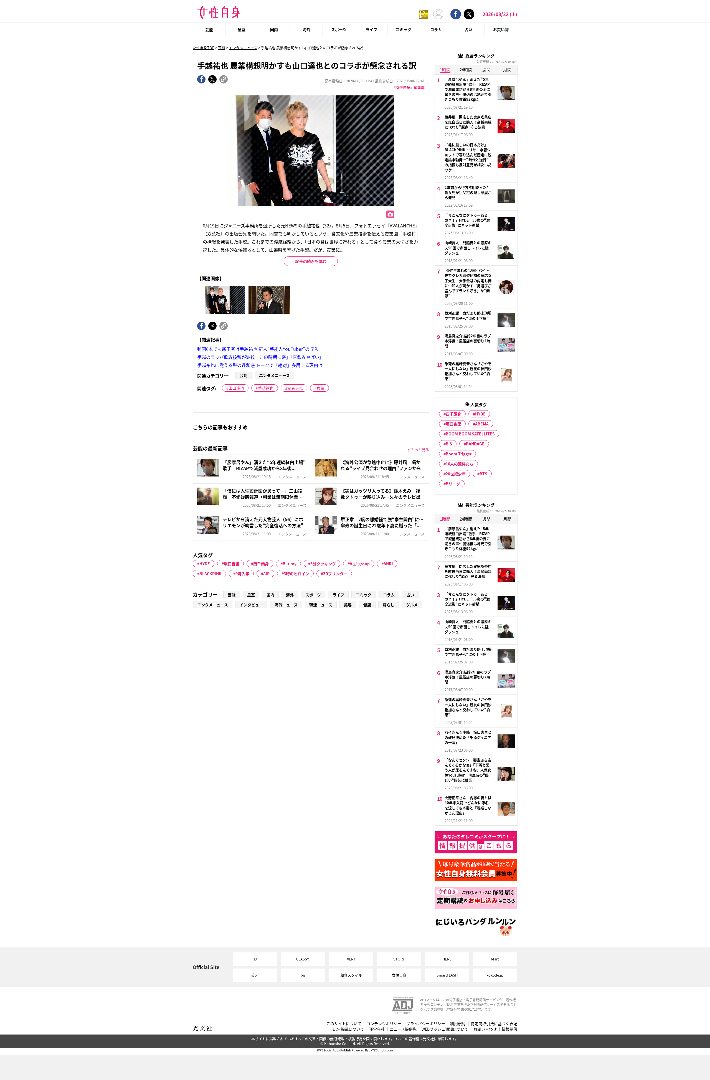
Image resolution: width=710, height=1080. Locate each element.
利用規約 (458, 1023)
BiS (449, 444)
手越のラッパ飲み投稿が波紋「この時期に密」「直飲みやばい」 (260, 357)
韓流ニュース (320, 604)
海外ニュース (286, 604)
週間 (486, 69)
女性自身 (399, 975)
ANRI (388, 563)
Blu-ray (289, 563)
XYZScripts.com (382, 1050)
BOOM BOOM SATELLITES (470, 434)
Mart (495, 959)
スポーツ (339, 29)
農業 (320, 388)
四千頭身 (261, 563)
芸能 (209, 29)
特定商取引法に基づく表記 (494, 1023)
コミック (403, 29)
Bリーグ (453, 483)
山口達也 (236, 388)
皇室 (241, 29)
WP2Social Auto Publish (334, 1050)
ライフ (371, 29)
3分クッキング (323, 563)
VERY (351, 959)
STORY (399, 959)
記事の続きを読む (310, 261)
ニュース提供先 (403, 1029)
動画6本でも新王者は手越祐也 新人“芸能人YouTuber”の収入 (257, 349)
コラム (436, 29)
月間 (507, 69)
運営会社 (377, 1029)
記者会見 (295, 388)
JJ (255, 959)
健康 (367, 604)
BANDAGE (475, 444)
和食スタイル (351, 975)
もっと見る (420, 449)
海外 (306, 29)
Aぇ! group (360, 563)
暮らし (388, 604)
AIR (266, 573)
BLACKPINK (210, 573)
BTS (483, 473)
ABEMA (482, 424)
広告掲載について (348, 1029)
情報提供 (509, 1029)
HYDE (204, 563)
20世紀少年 (456, 473)
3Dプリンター (335, 573)
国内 (274, 29)
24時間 (466, 69)
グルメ (412, 604)
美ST (255, 975)
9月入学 (242, 573)
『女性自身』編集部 (408, 87)
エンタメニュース (243, 47)
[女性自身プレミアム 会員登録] (423, 14)
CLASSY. (303, 959)
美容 (348, 604)
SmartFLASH (447, 975)
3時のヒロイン (296, 573)
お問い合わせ (485, 1029)
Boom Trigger (458, 454)
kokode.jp (494, 975)
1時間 (445, 69)
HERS (447, 959)
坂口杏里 (231, 563)
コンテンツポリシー (383, 1023)
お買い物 (501, 29)
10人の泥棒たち (459, 464)
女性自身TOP (203, 47)
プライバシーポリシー (425, 1023)
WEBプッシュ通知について (445, 1029)
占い (468, 29)
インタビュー (251, 604)
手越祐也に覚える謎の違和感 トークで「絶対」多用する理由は (260, 365)
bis (303, 975)
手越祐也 (265, 388)
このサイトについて (343, 1023)
